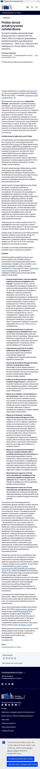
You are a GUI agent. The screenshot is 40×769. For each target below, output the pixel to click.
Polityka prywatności (8, 723)
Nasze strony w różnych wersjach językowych (17, 716)
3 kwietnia (8, 142)
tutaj (23, 635)
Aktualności (6, 17)
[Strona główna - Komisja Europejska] (7, 6)
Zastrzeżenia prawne (8, 727)
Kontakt (4, 708)
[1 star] (3, 658)
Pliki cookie (5, 719)
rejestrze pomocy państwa (25, 609)
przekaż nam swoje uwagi (13, 663)
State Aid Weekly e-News (22, 625)
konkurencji (24, 611)
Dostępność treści (7, 731)
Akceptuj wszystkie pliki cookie (20, 759)
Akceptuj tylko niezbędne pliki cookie (23, 764)
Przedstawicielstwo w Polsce (11, 647)
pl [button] (27, 7)
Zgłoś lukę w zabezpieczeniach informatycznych (17, 712)
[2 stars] (5, 658)
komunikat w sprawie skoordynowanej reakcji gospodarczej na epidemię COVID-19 (18, 568)
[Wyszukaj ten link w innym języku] (5, 93)
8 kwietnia (16, 144)
